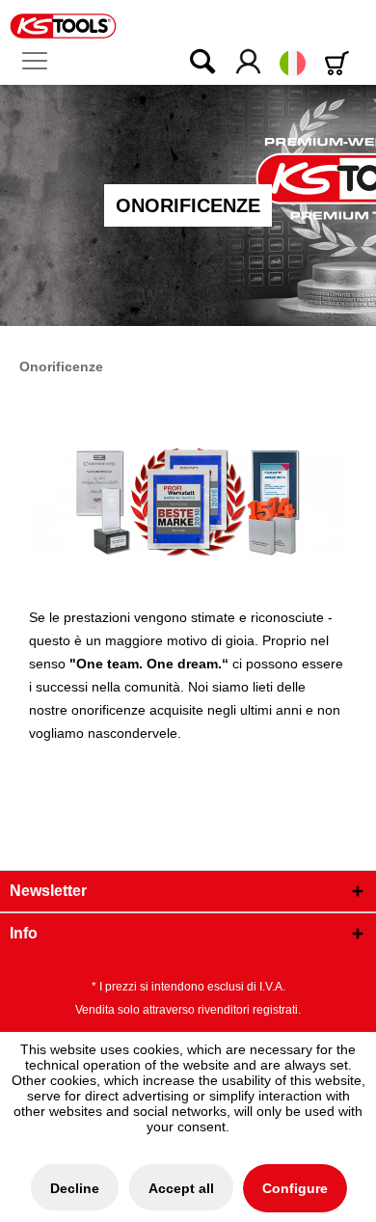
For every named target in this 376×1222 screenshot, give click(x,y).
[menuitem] (42, 61)
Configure (295, 1188)
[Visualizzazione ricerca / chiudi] (190, 62)
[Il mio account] (249, 62)
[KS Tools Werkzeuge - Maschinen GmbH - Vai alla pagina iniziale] (63, 26)
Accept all (181, 1188)
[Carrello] (340, 63)
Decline (74, 1188)
